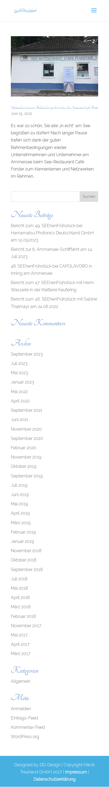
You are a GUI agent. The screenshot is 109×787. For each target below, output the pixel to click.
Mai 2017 (19, 635)
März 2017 (20, 653)
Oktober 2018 (23, 560)
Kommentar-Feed (28, 727)
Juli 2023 (19, 363)
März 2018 (20, 606)
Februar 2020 (23, 447)
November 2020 (26, 429)
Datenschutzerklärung (55, 779)
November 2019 (26, 457)
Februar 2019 (23, 532)
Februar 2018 (23, 616)
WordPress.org (25, 736)
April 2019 (20, 513)
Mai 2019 (19, 503)
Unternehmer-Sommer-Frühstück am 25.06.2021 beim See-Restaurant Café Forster (54, 108)
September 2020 (27, 438)
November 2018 (26, 550)
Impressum (76, 771)
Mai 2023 (19, 372)
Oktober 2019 (23, 466)
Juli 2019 (19, 485)
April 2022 (20, 400)
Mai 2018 (19, 588)
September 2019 (27, 475)
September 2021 (26, 410)
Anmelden (21, 708)
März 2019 (20, 522)
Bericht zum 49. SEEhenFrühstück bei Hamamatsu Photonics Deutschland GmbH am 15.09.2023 (52, 233)
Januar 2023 (22, 382)
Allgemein (20, 681)
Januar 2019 (22, 541)
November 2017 (26, 625)
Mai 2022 (19, 391)
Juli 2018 (19, 578)
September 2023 (27, 354)
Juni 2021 (19, 419)
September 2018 (27, 569)
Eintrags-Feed (24, 718)
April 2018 (20, 597)
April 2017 (20, 644)
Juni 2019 (20, 494)
